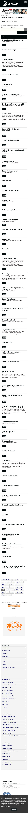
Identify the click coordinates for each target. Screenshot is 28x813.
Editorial (4, 707)
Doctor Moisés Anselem (10, 171)
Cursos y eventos (7, 687)
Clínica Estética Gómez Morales (13, 40)
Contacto (4, 670)
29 (17, 592)
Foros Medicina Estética (9, 716)
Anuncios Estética (7, 682)
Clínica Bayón (6, 114)
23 (12, 590)
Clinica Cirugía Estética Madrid (12, 505)
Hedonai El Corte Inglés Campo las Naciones (13, 150)
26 (3, 592)
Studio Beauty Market (8, 667)
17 (7, 587)
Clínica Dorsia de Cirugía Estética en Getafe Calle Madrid (13, 567)
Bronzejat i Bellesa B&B (10, 75)
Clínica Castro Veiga (9, 50)
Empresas (5, 656)
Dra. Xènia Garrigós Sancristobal (13, 524)
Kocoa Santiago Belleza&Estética (13, 385)
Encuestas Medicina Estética (10, 736)
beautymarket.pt (7, 748)
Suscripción (5, 648)
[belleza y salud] (10, 5)
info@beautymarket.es (7, 785)
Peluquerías (14, 21)
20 (21, 587)
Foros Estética (6, 679)
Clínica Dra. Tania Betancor (11, 94)
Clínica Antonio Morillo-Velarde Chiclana (12, 309)
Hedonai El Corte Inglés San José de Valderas (13, 288)
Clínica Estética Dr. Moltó (10, 534)
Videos (4, 664)
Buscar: (13, 27)
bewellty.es (5, 759)
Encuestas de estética (8, 699)
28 (12, 592)
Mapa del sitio (6, 650)
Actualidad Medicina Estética (10, 727)
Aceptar (14, 809)
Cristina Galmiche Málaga (10, 362)
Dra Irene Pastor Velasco (10, 190)
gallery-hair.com (6, 764)
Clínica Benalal (7, 84)
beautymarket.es (7, 745)
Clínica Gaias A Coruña (9, 258)
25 (22, 590)
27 (7, 592)
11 (3, 585)
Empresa (5, 37)
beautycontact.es (7, 762)
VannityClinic (6, 181)
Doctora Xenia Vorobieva (10, 140)
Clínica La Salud (7, 441)
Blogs (3, 661)
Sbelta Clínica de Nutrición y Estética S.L (11, 129)
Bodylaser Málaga (8, 161)
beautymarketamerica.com (10, 751)
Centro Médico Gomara (10, 421)
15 (21, 585)
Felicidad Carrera (8, 371)
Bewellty (2, 15)
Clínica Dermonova (8, 451)
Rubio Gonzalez (7, 342)
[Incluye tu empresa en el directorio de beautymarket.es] (14, 606)
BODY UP (5, 515)
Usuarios (4, 659)
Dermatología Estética (8, 730)
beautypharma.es (7, 756)
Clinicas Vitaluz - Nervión (10, 485)
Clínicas (3, 21)
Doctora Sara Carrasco (10, 476)
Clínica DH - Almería (9, 320)
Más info (4, 54)
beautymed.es (6, 753)
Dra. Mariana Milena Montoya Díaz (13, 104)
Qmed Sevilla (6, 556)
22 (8, 590)
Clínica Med (6, 249)
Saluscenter (6, 239)
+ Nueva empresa (22, 32)
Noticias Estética (7, 693)
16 (3, 587)
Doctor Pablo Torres (9, 299)
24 (17, 590)
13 (12, 585)
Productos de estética (8, 696)
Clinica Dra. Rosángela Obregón (13, 406)
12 (7, 585)
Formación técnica (7, 690)
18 (12, 587)
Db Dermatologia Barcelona (11, 210)
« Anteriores (6, 580)
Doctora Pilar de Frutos (10, 220)
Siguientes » (6, 595)
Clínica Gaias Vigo (8, 59)
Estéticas (8, 21)
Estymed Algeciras (8, 330)
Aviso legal (5, 789)
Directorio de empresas (9, 685)
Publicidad (5, 653)
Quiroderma (6, 200)
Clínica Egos (6, 274)
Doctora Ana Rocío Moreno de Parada (12, 395)
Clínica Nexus (6, 460)
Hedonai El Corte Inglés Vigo (11, 352)
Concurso (5, 704)
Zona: (2, 27)
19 (17, 587)
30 (21, 592)
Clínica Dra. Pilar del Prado (11, 495)
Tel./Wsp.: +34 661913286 (8, 786)
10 (21, 582)
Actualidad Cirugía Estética (10, 725)
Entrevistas (5, 701)
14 (17, 585)
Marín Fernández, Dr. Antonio (12, 229)
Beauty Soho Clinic (8, 431)
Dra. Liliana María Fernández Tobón (12, 544)
